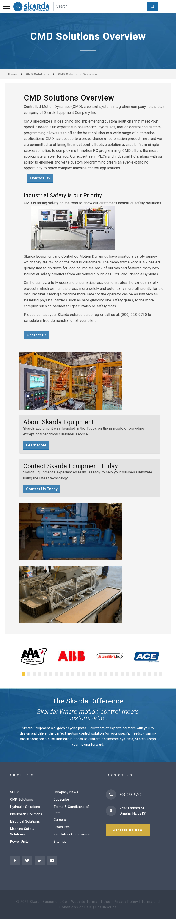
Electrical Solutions (25, 821)
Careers (60, 820)
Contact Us (40, 178)
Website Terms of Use (90, 902)
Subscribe (61, 799)
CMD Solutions (21, 799)
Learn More (36, 445)
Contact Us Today (42, 489)
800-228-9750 (130, 795)
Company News (66, 792)
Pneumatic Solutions (26, 814)
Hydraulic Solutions (25, 807)
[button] (23, 674)
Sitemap (60, 842)
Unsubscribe (106, 907)
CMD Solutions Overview (77, 74)
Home (12, 74)
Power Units (19, 842)
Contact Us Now (128, 829)
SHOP (14, 792)
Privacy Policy (126, 902)
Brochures (62, 827)
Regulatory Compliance (72, 834)
